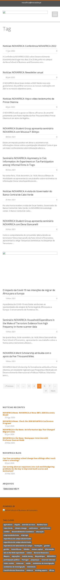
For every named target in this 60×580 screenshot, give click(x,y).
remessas (20, 563)
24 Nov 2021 (11, 229)
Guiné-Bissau (16, 549)
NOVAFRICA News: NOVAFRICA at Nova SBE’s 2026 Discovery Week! (29, 414)
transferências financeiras (14, 570)
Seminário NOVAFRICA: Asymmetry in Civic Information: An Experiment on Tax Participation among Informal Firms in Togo (28, 161)
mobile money (27, 556)
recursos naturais (48, 560)
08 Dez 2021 (11, 137)
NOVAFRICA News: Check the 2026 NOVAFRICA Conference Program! (28, 422)
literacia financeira (41, 553)
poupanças (35, 560)
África (51, 570)
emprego (24, 535)
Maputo (6, 556)
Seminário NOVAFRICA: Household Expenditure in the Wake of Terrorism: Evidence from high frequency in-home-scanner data (28, 323)
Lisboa (29, 553)
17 (46, 391)
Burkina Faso (42, 525)
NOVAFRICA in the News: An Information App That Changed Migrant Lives (29, 430)
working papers (41, 570)
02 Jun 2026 (9, 434)
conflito (6, 532)
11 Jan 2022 (10, 51)
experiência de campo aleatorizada (17, 539)
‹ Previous (9, 386)
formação (38, 546)
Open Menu (55, 14)
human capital (37, 549)
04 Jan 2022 (10, 107)
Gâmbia (26, 549)
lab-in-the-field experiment (14, 553)
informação (49, 549)
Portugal (25, 560)
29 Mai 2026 (10, 443)
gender (47, 546)
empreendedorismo (11, 535)
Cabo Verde (8, 528)
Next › (53, 391)
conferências (45, 528)
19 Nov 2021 (11, 298)
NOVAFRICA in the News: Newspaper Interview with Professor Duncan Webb (25, 439)
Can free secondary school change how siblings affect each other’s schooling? (29, 459)
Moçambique (40, 556)
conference (33, 528)
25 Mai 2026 (10, 473)
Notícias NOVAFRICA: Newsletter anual (23, 72)
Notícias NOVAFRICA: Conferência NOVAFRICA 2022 (29, 46)
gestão (6, 549)
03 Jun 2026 (9, 463)
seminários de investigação (43, 563)
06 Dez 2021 (11, 170)
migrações (16, 556)
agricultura (8, 525)
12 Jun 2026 (9, 426)
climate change (21, 528)
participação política (12, 560)
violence (30, 570)
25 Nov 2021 (11, 199)
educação (40, 532)
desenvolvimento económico (23, 532)
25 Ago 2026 (10, 417)
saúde (28, 563)
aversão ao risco (28, 525)
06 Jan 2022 (10, 77)
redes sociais (9, 563)
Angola (17, 525)
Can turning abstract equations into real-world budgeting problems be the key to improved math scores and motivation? (28, 469)
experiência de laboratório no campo (18, 546)
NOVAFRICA (51, 556)
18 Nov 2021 (11, 361)
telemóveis (31, 567)
